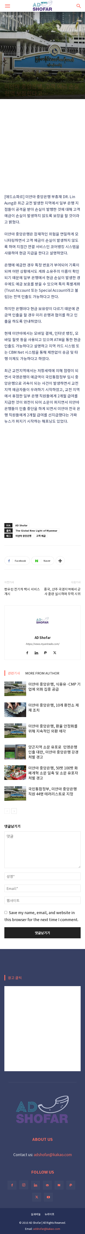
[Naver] (59, 1185)
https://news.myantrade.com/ (42, 643)
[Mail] (47, 1185)
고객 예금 (41, 535)
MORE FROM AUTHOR (42, 673)
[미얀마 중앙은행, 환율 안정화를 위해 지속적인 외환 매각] (15, 730)
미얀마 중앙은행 (23, 535)
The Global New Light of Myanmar (36, 530)
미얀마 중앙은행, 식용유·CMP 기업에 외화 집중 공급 (54, 686)
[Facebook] (28, 653)
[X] (56, 653)
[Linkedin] (38, 653)
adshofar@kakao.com (53, 1154)
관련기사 (14, 673)
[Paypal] (47, 653)
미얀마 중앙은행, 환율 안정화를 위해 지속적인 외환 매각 (53, 728)
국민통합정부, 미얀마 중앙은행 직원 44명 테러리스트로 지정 (52, 791)
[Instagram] (23, 1185)
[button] (7, 6)
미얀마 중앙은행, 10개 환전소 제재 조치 (53, 707)
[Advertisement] (42, 146)
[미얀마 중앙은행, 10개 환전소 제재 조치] (15, 709)
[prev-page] (7, 811)
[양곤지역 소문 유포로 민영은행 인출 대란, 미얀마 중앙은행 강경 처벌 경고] (15, 751)
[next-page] (14, 811)
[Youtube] (48, 1197)
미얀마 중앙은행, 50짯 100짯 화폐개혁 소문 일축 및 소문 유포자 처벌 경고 (53, 773)
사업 (11, 16)
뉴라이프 (49, 1214)
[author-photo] (42, 630)
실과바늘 (36, 1214)
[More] (60, 560)
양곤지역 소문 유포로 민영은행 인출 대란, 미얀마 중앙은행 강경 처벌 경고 (53, 752)
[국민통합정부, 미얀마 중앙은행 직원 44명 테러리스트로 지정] (15, 793)
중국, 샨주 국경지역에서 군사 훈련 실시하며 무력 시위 (62, 591)
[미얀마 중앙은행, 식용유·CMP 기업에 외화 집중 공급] (15, 688)
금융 (20, 16)
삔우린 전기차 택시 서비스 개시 (22, 591)
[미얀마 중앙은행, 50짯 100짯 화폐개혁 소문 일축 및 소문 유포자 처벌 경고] (15, 772)
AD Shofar (21, 525)
